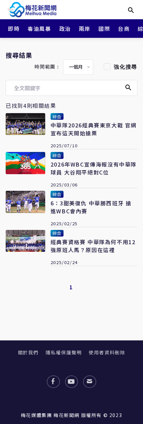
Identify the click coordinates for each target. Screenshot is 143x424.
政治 (65, 29)
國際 (104, 29)
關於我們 (28, 352)
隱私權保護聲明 (64, 352)
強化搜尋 (125, 67)
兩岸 (84, 29)
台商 (124, 29)
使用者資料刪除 (107, 352)
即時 (14, 29)
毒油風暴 (39, 29)
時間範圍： (48, 66)
